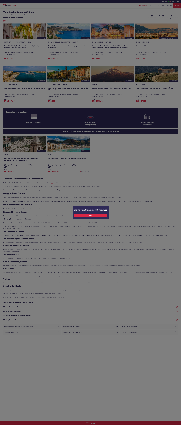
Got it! (90, 215)
